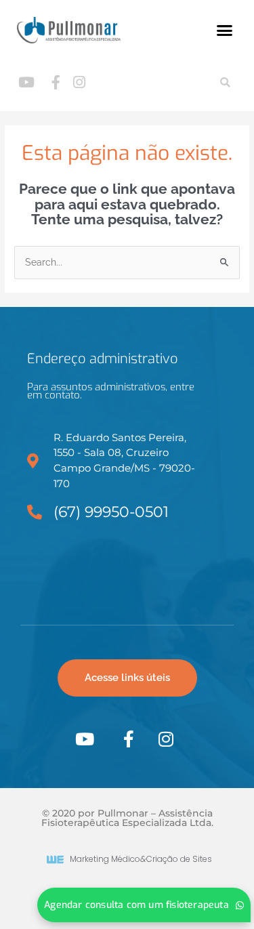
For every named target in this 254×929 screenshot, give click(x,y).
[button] (225, 30)
